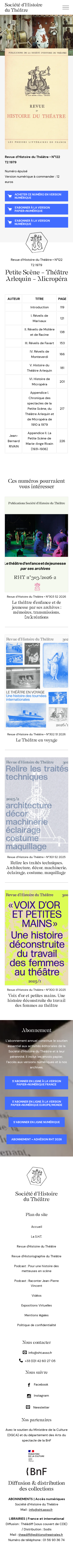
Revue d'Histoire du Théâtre (36, 1246)
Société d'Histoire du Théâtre (23, 7)
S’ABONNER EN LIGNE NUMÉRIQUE (36, 1122)
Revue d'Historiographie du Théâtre (36, 1256)
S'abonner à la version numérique (32, 222)
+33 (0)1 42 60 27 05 (40, 1361)
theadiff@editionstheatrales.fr (40, 1534)
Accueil (36, 1227)
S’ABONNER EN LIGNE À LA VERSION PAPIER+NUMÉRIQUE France (36, 1082)
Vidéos (37, 1296)
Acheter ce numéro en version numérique (38, 196)
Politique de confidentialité (36, 1325)
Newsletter (40, 1407)
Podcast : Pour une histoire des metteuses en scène (36, 1268)
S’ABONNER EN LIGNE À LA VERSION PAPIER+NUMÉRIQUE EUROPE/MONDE (36, 1103)
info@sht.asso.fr (40, 1353)
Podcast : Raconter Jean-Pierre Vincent (36, 1283)
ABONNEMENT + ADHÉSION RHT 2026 (36, 1139)
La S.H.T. (36, 1237)
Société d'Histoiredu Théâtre (36, 1196)
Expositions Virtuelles (36, 1305)
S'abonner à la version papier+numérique (32, 209)
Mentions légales (37, 1315)
